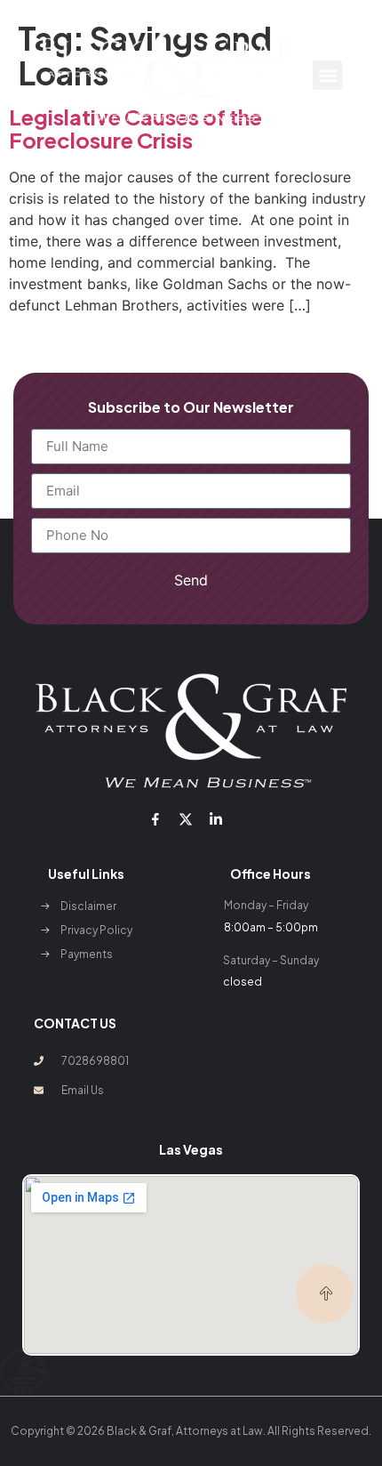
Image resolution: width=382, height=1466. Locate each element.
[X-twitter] (185, 819)
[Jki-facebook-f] (154, 819)
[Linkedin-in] (216, 819)
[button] (327, 75)
